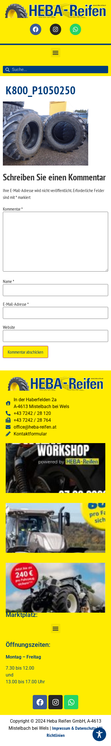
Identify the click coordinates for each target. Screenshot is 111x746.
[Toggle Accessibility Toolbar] (99, 734)
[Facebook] (35, 29)
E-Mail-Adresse (16, 304)
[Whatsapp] (75, 29)
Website (9, 327)
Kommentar (13, 209)
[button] (55, 52)
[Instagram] (55, 29)
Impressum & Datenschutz (74, 728)
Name (8, 281)
